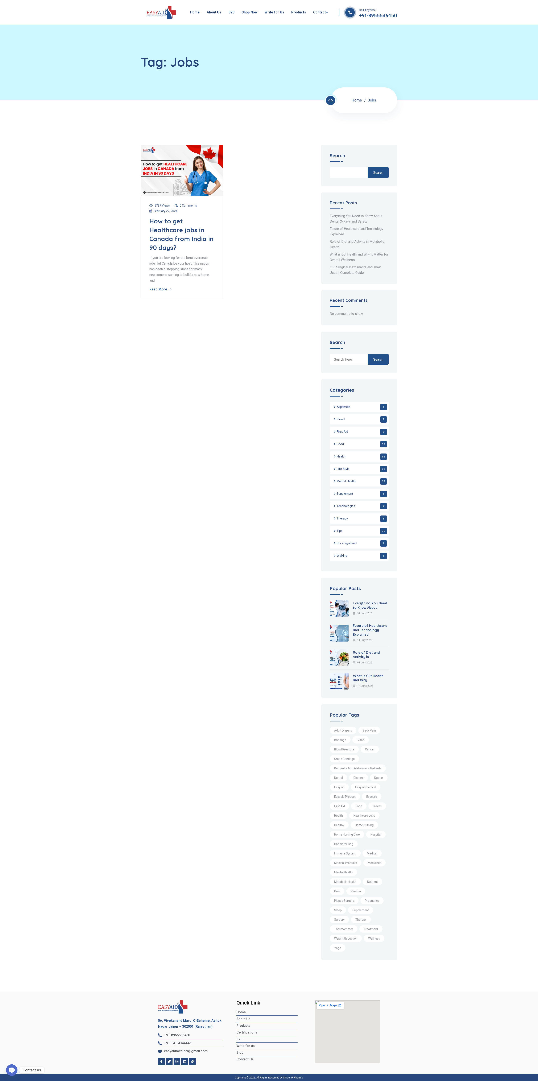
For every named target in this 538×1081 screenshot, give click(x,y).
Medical (372, 853)
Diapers (358, 777)
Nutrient (372, 881)
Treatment (371, 929)
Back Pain (369, 730)
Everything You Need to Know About (370, 605)
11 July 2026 (364, 640)
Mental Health (346, 481)
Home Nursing (364, 825)
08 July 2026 (364, 662)
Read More (158, 289)
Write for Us (274, 12)
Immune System (345, 853)
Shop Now (249, 12)
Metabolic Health (345, 881)
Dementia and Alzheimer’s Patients (357, 768)
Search (337, 155)
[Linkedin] (184, 1061)
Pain (337, 891)
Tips (340, 531)
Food (340, 444)
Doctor (378, 777)
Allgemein (343, 407)
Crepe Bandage (344, 759)
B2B (231, 12)
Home (195, 12)
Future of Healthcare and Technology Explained (370, 630)
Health (341, 456)
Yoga (337, 948)
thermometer (343, 929)
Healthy (339, 825)
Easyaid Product (345, 796)
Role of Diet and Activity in (366, 654)
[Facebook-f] (161, 1061)
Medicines (374, 863)
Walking (342, 556)
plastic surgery (344, 900)
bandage (340, 740)
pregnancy (372, 900)
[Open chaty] (11, 1070)
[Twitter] (169, 1061)
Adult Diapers (343, 730)
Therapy (342, 518)
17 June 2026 (365, 685)
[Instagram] (177, 1061)
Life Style (343, 469)
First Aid (342, 432)
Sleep (338, 910)
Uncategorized (347, 543)
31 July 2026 (364, 613)
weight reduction (345, 938)
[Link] (192, 1061)
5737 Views (162, 205)
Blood (341, 419)
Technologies (346, 506)
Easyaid (339, 787)
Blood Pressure (344, 749)
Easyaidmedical (365, 787)
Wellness (374, 938)
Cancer (369, 749)
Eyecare (371, 796)
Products (298, 12)
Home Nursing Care (347, 834)
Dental (338, 777)
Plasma (356, 891)
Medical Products (345, 863)
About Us (214, 12)
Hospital (376, 834)
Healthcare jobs (364, 815)
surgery (339, 919)
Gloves (377, 806)
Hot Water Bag (343, 844)
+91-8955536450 (378, 15)
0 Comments (188, 205)
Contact (319, 12)
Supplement (345, 494)
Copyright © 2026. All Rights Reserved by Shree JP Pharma (269, 1077)
